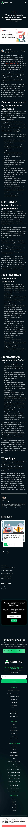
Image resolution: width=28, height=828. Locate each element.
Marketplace (14, 11)
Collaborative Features (7, 573)
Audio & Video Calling (6, 570)
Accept (14, 826)
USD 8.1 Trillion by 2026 (11, 63)
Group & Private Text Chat (8, 568)
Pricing (3, 586)
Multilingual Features (6, 576)
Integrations (4, 588)
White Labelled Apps (6, 578)
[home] (6, 2)
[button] (25, 3)
